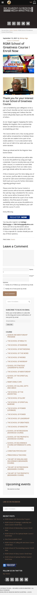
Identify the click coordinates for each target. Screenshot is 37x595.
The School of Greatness (18, 422)
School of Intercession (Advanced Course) (17, 432)
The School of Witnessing (18, 349)
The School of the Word (17, 353)
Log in (29, 592)
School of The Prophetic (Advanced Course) (18, 438)
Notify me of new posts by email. (16, 289)
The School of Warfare (17, 345)
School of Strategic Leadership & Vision (16, 367)
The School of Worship (17, 361)
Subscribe (9, 324)
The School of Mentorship (18, 372)
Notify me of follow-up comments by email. (19, 285)
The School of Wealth (17, 341)
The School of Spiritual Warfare (17, 403)
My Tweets (6, 574)
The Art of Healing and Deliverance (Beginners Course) (17, 461)
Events (13, 239)
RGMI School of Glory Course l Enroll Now (18, 554)
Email (31, 276)
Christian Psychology (16, 451)
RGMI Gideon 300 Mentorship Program (17, 519)
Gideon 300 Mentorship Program (17, 336)
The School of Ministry (17, 427)
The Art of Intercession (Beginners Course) (17, 468)
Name (31, 269)
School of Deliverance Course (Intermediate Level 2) (19, 445)
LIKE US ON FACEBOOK (11, 502)
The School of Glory (16, 398)
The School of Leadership (18, 418)
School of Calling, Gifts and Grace (17, 387)
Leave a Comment (13, 40)
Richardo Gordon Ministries (0, 10)
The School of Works (16, 357)
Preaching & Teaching (16, 455)
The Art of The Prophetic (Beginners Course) (18, 474)
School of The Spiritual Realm (17, 377)
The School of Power (16, 414)
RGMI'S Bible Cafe (14, 382)
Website (5, 282)
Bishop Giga (24, 38)
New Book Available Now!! (13, 539)
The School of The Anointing (15, 393)
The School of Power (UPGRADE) (16, 409)
